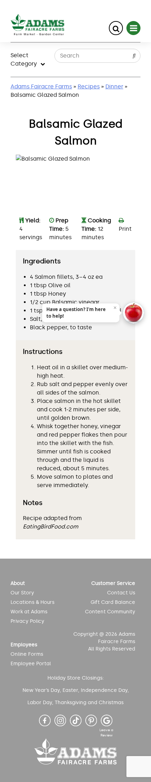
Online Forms (27, 654)
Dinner (114, 86)
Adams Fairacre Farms (41, 86)
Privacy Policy (27, 621)
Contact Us (121, 593)
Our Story (22, 593)
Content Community (110, 612)
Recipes (89, 86)
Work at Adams (29, 612)
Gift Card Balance (113, 602)
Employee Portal (31, 664)
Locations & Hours (32, 602)
